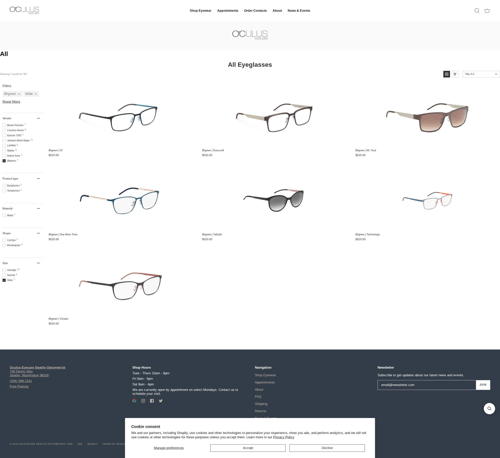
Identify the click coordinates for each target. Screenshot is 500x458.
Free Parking (19, 386)
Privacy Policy (283, 437)
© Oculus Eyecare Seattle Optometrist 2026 (41, 444)
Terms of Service (114, 444)
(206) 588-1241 (21, 381)
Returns (260, 411)
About (259, 389)
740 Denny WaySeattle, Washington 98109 (29, 373)
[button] (446, 74)
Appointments (265, 382)
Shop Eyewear (265, 375)
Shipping (261, 404)
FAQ (258, 396)
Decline (327, 448)
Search (92, 444)
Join (483, 384)
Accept (248, 448)
